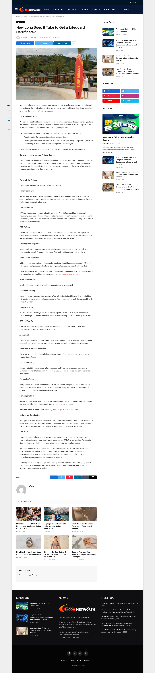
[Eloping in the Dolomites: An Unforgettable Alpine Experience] (56, 514)
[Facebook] (9, 111)
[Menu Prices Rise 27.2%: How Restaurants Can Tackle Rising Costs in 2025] (28, 514)
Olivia (106, 143)
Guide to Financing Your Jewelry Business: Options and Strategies (84, 554)
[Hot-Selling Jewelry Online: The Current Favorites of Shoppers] (84, 514)
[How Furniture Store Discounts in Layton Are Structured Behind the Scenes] (108, 72)
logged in (31, 575)
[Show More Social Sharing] (74, 43)
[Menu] (16, 9)
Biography (58, 9)
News (106, 9)
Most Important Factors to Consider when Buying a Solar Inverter (127, 58)
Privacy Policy (75, 660)
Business (96, 9)
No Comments (45, 37)
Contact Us (89, 660)
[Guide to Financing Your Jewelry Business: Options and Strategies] (84, 542)
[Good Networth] (30, 9)
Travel (125, 9)
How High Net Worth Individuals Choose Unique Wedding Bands (28, 553)
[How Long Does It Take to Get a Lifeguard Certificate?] (56, 74)
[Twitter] (9, 116)
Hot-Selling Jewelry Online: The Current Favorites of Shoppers (82, 526)
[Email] (9, 130)
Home (46, 9)
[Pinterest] (9, 125)
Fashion (84, 9)
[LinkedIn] (9, 120)
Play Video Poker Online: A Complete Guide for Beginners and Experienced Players (126, 43)
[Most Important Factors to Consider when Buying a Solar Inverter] (108, 59)
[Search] (139, 2)
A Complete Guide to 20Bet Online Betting (126, 30)
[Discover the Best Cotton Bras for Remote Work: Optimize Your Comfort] (56, 542)
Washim (25, 37)
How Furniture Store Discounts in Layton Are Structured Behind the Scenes (127, 71)
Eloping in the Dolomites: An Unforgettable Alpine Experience (55, 526)
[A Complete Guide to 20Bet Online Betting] (108, 32)
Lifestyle (73, 9)
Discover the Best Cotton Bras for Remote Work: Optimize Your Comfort (56, 554)
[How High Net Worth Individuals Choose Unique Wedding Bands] (28, 542)
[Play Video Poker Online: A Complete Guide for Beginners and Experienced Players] (108, 43)
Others (105, 133)
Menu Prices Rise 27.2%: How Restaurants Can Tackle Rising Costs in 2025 (28, 526)
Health (115, 9)
